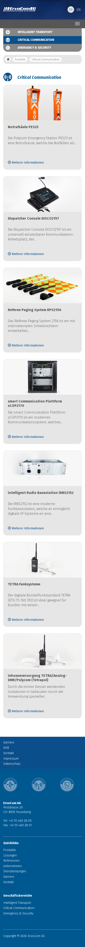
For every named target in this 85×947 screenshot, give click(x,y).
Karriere (8, 742)
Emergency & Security (34, 48)
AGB (6, 748)
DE (71, 10)
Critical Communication (36, 40)
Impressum (11, 758)
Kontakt (8, 753)
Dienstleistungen (14, 871)
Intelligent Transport (35, 32)
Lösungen (10, 855)
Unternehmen (12, 866)
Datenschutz (11, 764)
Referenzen (11, 861)
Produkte (20, 59)
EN (78, 10)
